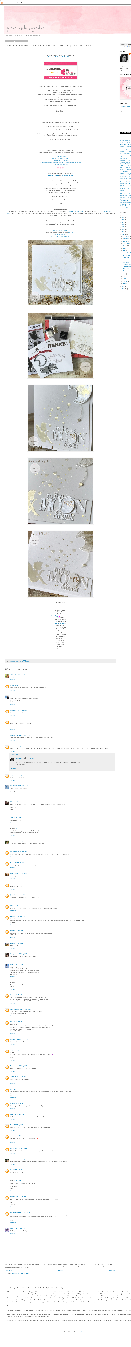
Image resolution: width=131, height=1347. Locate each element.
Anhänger (122, 146)
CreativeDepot (127, 153)
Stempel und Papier (16, 1212)
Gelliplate (126, 162)
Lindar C (12, 943)
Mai (124, 274)
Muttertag (122, 185)
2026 (123, 215)
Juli (124, 248)
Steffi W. (12, 1021)
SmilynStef (13, 674)
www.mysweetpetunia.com (77, 211)
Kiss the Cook (126, 271)
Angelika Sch (14, 1196)
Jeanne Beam (14, 1076)
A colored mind (14, 884)
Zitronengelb (126, 255)
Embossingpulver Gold (75, 162)
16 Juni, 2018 (17, 1136)
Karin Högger (55, 616)
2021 (123, 227)
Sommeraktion (123, 197)
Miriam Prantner (15, 1159)
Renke (121, 193)
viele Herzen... (127, 262)
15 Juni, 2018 (30, 758)
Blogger (83, 1332)
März (124, 278)
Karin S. (12, 964)
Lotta (11, 801)
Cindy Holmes (14, 1148)
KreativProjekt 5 (124, 178)
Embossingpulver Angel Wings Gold (61, 162)
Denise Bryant (14, 1066)
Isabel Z (12, 1103)
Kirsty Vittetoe (14, 954)
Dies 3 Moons (67, 236)
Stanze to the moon (56, 160)
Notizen (127, 187)
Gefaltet (122, 162)
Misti (28, 661)
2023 (123, 222)
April (124, 276)
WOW (126, 207)
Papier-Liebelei (19, 758)
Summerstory (123, 202)
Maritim (126, 181)
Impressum (19, 35)
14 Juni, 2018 (21, 674)
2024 (123, 220)
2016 (123, 289)
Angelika (12, 930)
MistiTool (54, 158)
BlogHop (21, 661)
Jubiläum (122, 169)
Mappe (121, 181)
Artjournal (122, 148)
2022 (123, 224)
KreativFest (123, 175)
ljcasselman (13, 895)
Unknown (13, 746)
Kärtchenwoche (124, 171)
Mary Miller (13, 775)
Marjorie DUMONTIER (16, 1009)
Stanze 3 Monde (65, 160)
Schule (126, 193)
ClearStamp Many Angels (60, 234)
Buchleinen (122, 151)
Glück (121, 165)
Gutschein (128, 167)
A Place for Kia (14, 710)
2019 (123, 232)
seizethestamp (123, 195)
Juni (124, 250)
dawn (11, 1136)
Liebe (25, 661)
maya (12, 1050)
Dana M (12, 1125)
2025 (123, 217)
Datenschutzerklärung (33, 35)
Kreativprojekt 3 (125, 176)
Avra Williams (14, 873)
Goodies (122, 167)
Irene (11, 905)
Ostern (121, 188)
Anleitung (128, 146)
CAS (127, 151)
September (126, 243)
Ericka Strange (14, 851)
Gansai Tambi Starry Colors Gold (60, 164)
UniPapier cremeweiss (60, 156)
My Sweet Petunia (63, 230)
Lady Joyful (13, 1228)
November (126, 238)
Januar (125, 283)
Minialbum (122, 183)
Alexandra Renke (53, 57)
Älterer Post (111, 1270)
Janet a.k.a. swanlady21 (17, 841)
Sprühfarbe (122, 199)
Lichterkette (122, 180)
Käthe (12, 696)
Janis (11, 817)
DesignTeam (123, 155)
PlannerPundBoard (124, 192)
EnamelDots (122, 160)
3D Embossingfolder (125, 140)
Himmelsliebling (15, 785)
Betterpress (122, 149)
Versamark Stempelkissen (46, 162)
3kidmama (13, 1114)
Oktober (125, 241)
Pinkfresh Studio (125, 106)
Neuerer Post (9, 1270)
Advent (128, 142)
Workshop (122, 207)
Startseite (9, 35)
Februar (125, 281)
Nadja (12, 685)
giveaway (122, 163)
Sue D (12, 1170)
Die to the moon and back (57, 236)
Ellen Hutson (71, 232)
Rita (11, 1089)
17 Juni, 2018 (23, 1148)
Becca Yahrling (14, 862)
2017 (123, 286)
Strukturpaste (124, 200)
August (125, 246)
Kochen (122, 173)
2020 (123, 229)
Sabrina (12, 721)
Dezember (126, 236)
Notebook (122, 187)
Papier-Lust (13, 916)
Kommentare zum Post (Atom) (20, 1273)
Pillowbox (122, 190)
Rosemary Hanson (15, 1039)
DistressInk (122, 156)
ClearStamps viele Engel (62, 158)
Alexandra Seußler (60, 623)
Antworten (13, 679)
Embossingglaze (124, 158)
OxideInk (126, 188)
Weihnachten (124, 206)
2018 (123, 234)
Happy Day (126, 268)
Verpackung (123, 204)
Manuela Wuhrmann (16, 735)
